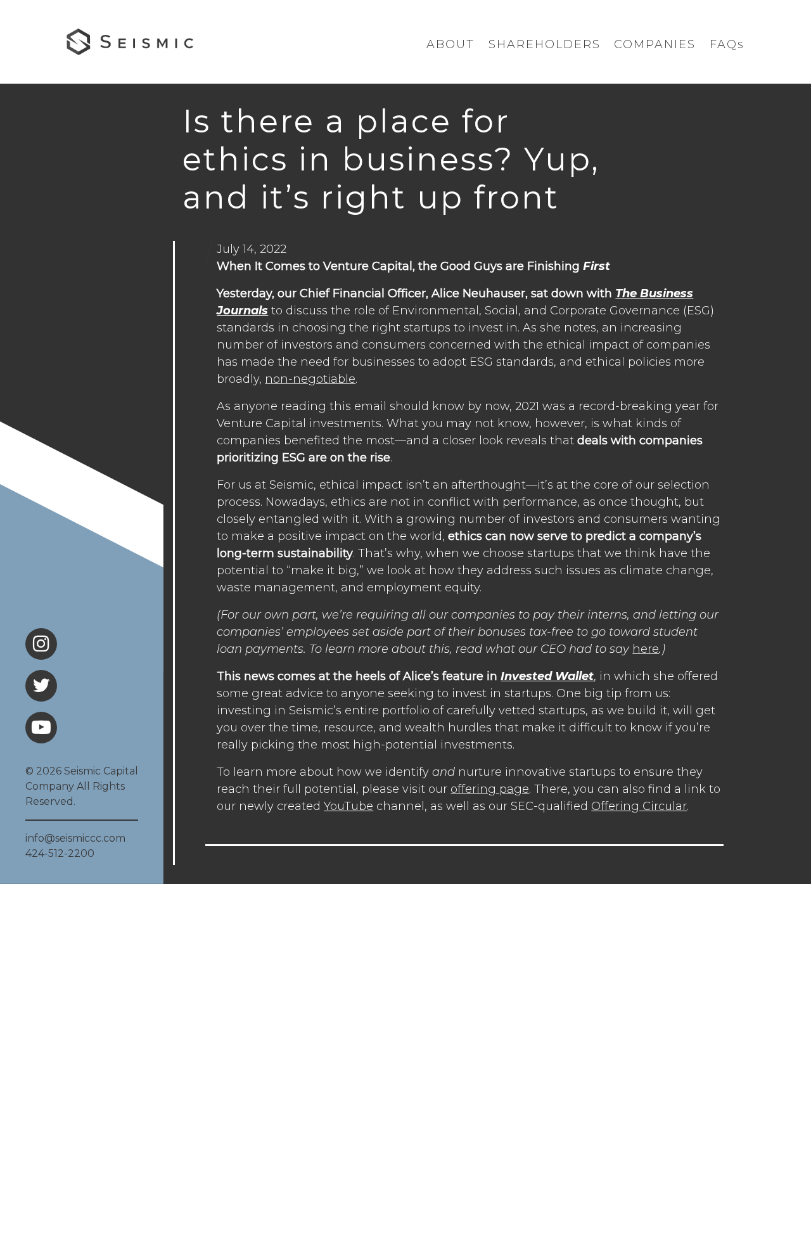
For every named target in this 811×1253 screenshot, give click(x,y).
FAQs (727, 44)
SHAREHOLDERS (545, 44)
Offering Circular (639, 806)
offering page (489, 789)
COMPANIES (655, 44)
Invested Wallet (547, 676)
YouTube (348, 806)
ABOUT (450, 44)
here (645, 649)
